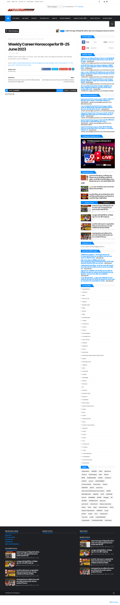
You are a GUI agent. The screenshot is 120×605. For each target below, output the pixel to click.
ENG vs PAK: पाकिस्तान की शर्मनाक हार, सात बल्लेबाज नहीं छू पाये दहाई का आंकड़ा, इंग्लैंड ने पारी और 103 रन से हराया (97, 73)
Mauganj (84, 384)
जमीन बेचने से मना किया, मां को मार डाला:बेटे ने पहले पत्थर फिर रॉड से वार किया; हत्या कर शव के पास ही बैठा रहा (97, 267)
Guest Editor (95, 18)
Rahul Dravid (85, 403)
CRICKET (84, 327)
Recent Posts (89, 203)
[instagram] (107, 1)
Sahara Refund (86, 418)
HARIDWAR (85, 346)
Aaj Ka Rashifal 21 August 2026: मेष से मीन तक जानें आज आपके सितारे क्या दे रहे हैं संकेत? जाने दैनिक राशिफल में (97, 128)
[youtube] (104, 1)
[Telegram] (109, 1)
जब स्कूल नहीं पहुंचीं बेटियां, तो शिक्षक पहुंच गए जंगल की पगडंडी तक (102, 216)
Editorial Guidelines (12, 544)
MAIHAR (84, 381)
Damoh (84, 330)
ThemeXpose (16, 593)
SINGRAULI (85, 428)
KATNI (53, 31)
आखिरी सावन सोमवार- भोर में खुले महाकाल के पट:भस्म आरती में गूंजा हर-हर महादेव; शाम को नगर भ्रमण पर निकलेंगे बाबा (96, 256)
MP (83, 387)
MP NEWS (84, 390)
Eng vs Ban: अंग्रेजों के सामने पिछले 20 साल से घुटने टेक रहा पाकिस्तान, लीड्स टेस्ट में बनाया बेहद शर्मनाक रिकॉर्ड (97, 80)
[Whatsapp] (112, 1)
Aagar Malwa (86, 289)
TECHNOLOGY (85, 444)
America (84, 301)
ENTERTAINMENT (86, 333)
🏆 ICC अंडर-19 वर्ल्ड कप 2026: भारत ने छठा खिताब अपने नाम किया (101, 188)
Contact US (22, 1)
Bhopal (84, 311)
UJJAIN (84, 450)
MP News (25, 18)
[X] (102, 1)
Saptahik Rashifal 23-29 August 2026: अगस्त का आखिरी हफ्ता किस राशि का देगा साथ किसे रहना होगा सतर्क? (97, 114)
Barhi (83, 308)
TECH (83, 441)
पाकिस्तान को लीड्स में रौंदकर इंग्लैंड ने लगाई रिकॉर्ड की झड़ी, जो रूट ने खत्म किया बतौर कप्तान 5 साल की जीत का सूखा (97, 60)
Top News (15, 18)
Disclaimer (30, 1)
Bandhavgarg (86, 305)
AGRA (83, 295)
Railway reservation (88, 406)
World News (107, 18)
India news (85, 352)
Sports (34, 18)
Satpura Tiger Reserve (88, 425)
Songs (84, 431)
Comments (106, 203)
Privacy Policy (39, 1)
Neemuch (84, 396)
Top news (84, 447)
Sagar (84, 415)
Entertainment (65, 18)
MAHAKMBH (85, 377)
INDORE (84, 358)
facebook (73, 90)
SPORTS (84, 434)
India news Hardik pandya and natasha (93, 355)
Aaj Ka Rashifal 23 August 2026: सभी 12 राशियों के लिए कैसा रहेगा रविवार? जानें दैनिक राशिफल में (97, 100)
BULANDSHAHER (86, 317)
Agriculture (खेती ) (80, 18)
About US (14, 1)
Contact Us (9, 539)
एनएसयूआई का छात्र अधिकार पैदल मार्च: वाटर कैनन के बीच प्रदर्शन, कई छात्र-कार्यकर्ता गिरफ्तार (102, 235)
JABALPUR (84, 365)
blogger (59, 90)
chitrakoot (85, 324)
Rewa (83, 412)
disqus (66, 90)
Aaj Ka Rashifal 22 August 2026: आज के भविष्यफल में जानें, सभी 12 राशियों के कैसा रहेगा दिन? (97, 120)
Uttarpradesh (86, 456)
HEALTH (84, 349)
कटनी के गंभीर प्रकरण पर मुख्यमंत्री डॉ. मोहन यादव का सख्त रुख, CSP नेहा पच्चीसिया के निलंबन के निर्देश (103, 226)
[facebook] (99, 1)
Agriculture (85, 298)
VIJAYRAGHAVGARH (87, 460)
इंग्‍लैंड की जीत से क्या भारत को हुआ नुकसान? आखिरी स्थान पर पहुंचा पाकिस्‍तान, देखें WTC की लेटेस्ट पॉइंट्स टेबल (97, 66)
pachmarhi (85, 399)
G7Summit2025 (86, 336)
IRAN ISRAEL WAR (86, 362)
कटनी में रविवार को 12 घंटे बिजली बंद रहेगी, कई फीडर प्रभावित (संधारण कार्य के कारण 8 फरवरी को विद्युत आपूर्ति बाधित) (101, 196)
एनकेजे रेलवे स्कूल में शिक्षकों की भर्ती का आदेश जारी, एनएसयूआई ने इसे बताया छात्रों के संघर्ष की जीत (85, 31)
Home (8, 1)
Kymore (84, 374)
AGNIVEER (84, 292)
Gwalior (84, 343)
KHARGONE (85, 371)
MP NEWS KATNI (86, 393)
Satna (84, 422)
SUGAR (84, 437)
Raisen (84, 409)
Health (54, 18)
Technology (44, 18)
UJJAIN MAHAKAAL (87, 453)
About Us (8, 535)
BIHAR (83, 314)
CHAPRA (84, 320)
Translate (80, 7)
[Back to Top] (114, 593)
